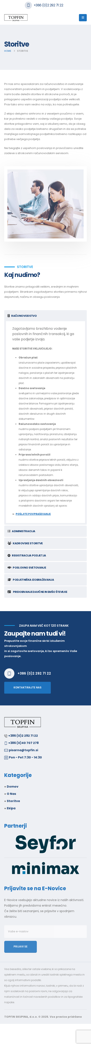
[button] (83, 17)
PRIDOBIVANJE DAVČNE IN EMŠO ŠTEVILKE (39, 592)
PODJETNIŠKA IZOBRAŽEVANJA (33, 580)
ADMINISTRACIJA (23, 531)
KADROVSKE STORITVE (28, 543)
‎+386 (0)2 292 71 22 (23, 736)
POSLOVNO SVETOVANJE (29, 568)
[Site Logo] (16, 17)
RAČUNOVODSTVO (24, 316)
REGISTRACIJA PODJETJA (29, 555)
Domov (12, 786)
